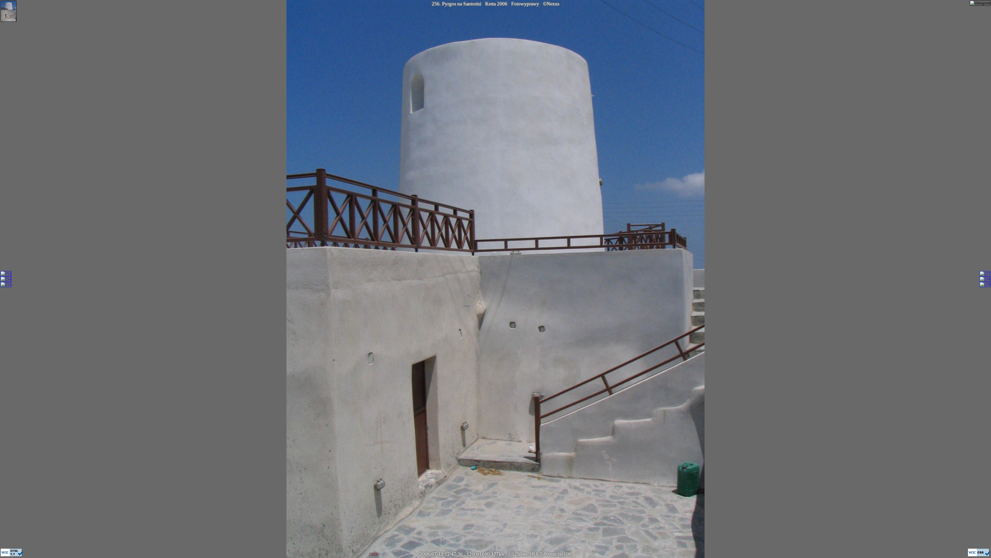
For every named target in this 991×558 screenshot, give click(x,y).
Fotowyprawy (525, 3)
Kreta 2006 (496, 3)
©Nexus (551, 3)
